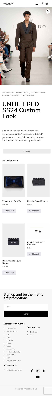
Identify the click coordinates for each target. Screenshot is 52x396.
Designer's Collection (33, 92)
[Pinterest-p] (44, 371)
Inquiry (27, 151)
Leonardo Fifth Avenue (16, 92)
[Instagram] (38, 371)
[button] (37, 4)
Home (4, 92)
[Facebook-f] (32, 371)
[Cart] (46, 3)
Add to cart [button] (9, 211)
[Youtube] (38, 377)
